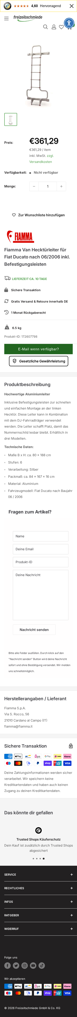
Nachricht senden (34, 630)
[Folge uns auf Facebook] (7, 965)
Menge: (10, 186)
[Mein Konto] (54, 27)
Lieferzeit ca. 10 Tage (29, 279)
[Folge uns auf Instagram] (24, 965)
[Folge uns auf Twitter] (16, 965)
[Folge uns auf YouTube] (33, 965)
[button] (38, 349)
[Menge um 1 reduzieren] (34, 186)
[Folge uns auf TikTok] (41, 965)
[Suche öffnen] (45, 27)
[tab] (38, 509)
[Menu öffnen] (6, 18)
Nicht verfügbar (38, 202)
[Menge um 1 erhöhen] (61, 186)
